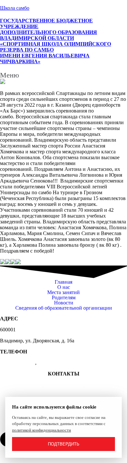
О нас (63, 287)
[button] (63, 75)
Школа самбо (14, 8)
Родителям (64, 297)
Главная (63, 282)
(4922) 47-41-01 (17, 362)
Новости (63, 302)
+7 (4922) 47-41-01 (63, 384)
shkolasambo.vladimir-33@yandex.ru (63, 395)
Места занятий (63, 292)
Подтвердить (63, 444)
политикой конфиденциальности (41, 430)
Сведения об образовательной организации (63, 308)
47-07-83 (47, 362)
